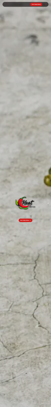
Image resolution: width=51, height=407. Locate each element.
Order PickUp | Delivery (24, 220)
